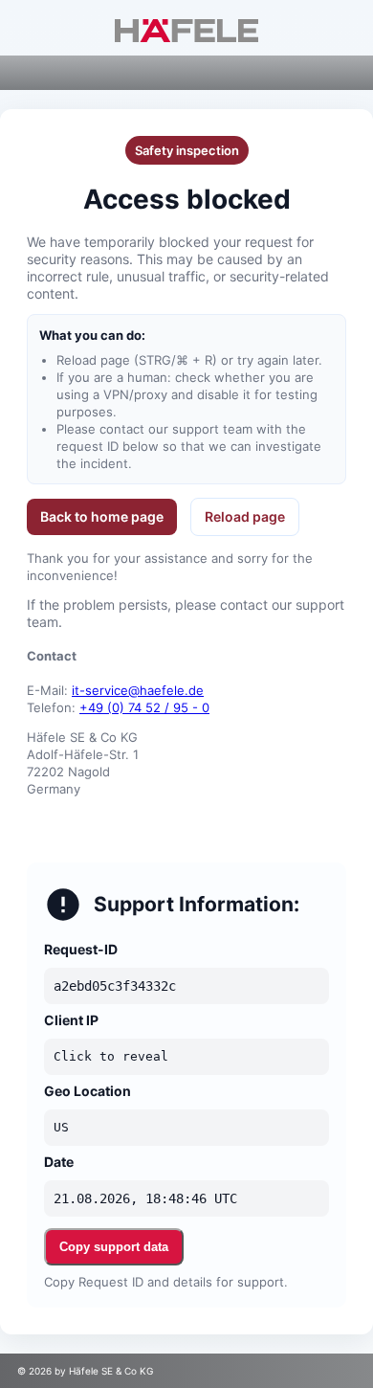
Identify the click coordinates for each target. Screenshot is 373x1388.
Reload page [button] (245, 516)
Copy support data (113, 1247)
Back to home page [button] (102, 516)
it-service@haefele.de (138, 690)
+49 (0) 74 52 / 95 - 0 (144, 707)
